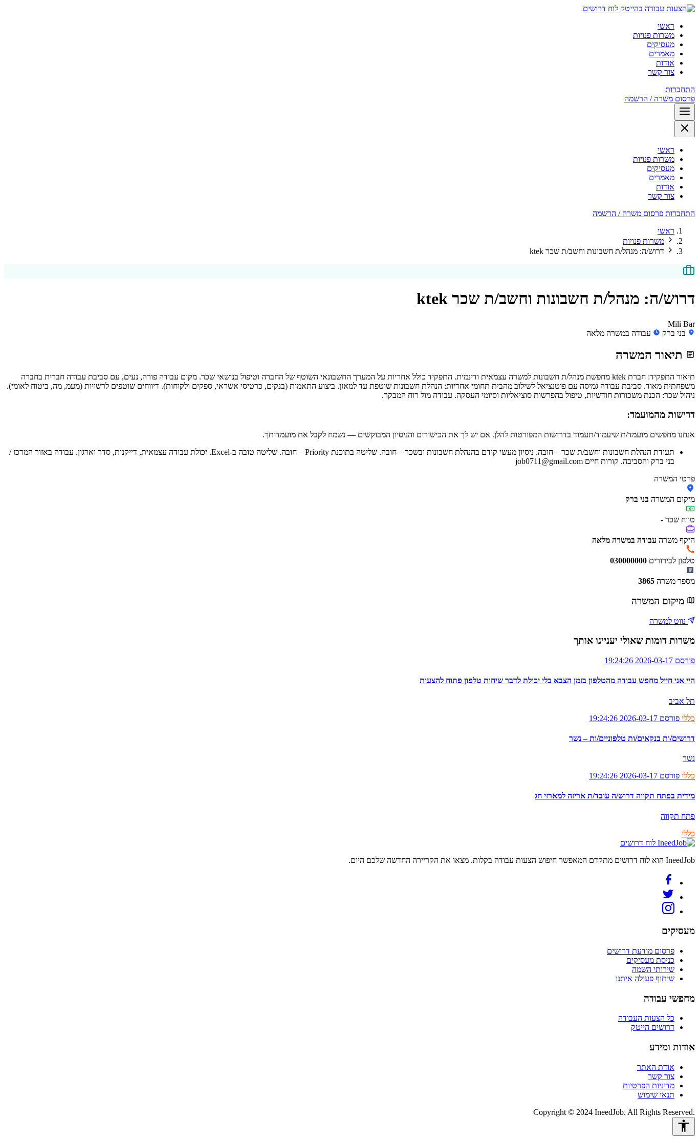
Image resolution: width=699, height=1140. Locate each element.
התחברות (680, 89)
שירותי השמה (653, 969)
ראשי (666, 26)
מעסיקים (660, 44)
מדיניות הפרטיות (648, 1085)
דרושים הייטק (652, 1027)
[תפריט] (684, 111)
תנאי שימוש (656, 1094)
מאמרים (661, 53)
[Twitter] (668, 897)
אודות (665, 62)
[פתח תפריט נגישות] (683, 1126)
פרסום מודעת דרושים (640, 950)
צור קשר (661, 72)
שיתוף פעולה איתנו (645, 978)
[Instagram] (668, 911)
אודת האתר (655, 1067)
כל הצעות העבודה (646, 1018)
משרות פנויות (653, 35)
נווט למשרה (668, 621)
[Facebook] (668, 882)
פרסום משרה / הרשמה (659, 98)
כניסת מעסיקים (650, 960)
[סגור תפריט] (684, 128)
